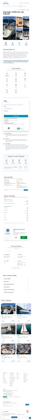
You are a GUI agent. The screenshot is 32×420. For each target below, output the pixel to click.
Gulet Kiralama (12, 375)
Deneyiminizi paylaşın (25, 381)
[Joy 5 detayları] (8, 308)
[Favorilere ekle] (14, 304)
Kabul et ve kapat (14, 417)
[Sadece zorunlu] (16, 411)
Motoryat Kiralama (12, 378)
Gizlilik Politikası (7, 415)
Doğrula (23, 124)
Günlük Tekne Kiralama (11, 383)
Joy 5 (2, 315)
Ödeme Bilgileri (25, 379)
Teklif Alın (18, 377)
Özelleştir (3, 417)
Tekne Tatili (4, 381)
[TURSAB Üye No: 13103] (27, 411)
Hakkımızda (18, 374)
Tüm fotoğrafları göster (24, 38)
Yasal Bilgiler (25, 375)
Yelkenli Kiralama (12, 381)
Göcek (3, 374)
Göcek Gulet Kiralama (12, 377)
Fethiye (4, 375)
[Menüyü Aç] (29, 3)
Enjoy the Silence (19, 315)
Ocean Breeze (4, 355)
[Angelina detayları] (24, 348)
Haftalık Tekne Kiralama (11, 385)
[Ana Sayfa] (5, 3)
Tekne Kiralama (12, 374)
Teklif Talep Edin (16, 116)
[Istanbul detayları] (24, 328)
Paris (2, 335)
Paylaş (28, 9)
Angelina (18, 355)
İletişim (18, 378)
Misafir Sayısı (6, 110)
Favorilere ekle (23, 9)
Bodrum (4, 377)
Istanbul (18, 335)
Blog (17, 375)
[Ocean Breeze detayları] (8, 348)
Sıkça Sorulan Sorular (26, 374)
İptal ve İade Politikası (25, 377)
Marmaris (4, 378)
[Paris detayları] (8, 328)
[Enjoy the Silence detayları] (24, 308)
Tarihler (5, 106)
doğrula (23, 414)
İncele (3, 361)
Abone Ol (27, 404)
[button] (9, 28)
